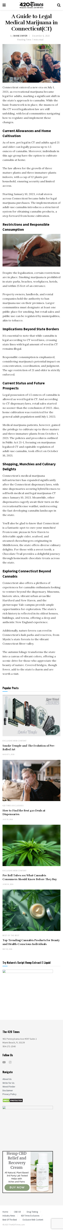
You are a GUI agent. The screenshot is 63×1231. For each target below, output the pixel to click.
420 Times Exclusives (13, 806)
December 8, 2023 (40, 35)
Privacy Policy (9, 1094)
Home (5, 1211)
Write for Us (8, 1082)
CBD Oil (17, 1211)
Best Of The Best (11, 935)
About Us (7, 1079)
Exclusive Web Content (15, 741)
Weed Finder (9, 1086)
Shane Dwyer (20, 35)
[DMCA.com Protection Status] (13, 1100)
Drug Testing (32, 1211)
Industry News (9, 1215)
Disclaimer (8, 1090)
